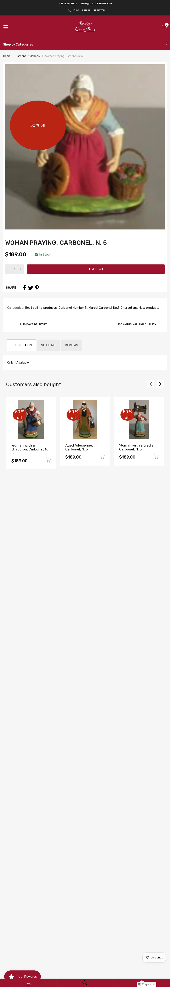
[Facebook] (24, 287)
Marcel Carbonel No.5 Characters (112, 308)
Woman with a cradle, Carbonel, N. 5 (136, 447)
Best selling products (40, 308)
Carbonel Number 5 (72, 308)
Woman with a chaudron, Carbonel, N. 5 (29, 449)
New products (149, 308)
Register (99, 10)
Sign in (85, 10)
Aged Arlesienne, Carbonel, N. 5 (79, 447)
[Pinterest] (36, 287)
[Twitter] (30, 287)
